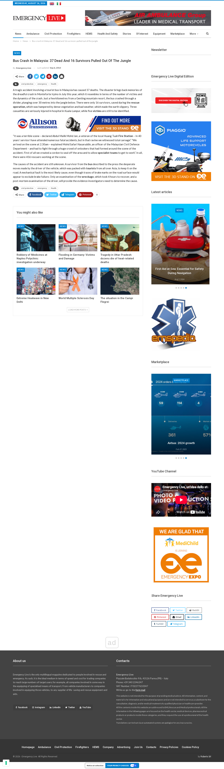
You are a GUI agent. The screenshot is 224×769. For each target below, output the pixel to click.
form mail (140, 690)
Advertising (123, 747)
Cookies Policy (190, 747)
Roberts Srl (206, 756)
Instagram (40, 707)
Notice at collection (95, 765)
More (193, 33)
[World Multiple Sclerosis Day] (78, 281)
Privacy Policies (169, 747)
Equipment (159, 33)
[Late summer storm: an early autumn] (181, 244)
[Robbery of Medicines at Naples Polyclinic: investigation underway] (36, 237)
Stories (127, 33)
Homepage (28, 747)
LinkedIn (56, 707)
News (18, 33)
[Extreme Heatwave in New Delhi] (36, 281)
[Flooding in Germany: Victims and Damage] (78, 237)
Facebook (22, 707)
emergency (42, 84)
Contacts (151, 747)
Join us (138, 747)
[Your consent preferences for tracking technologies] (6, 763)
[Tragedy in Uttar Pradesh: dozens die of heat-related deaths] (119, 237)
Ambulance (32, 33)
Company (108, 747)
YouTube (86, 707)
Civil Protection (53, 33)
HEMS (89, 33)
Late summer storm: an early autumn (181, 273)
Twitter (71, 707)
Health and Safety (107, 33)
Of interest (142, 33)
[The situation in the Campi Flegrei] (119, 281)
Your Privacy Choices (118, 765)
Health (53, 84)
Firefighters (73, 33)
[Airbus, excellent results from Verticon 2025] (181, 414)
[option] (181, 245)
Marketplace (177, 33)
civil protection (27, 84)
